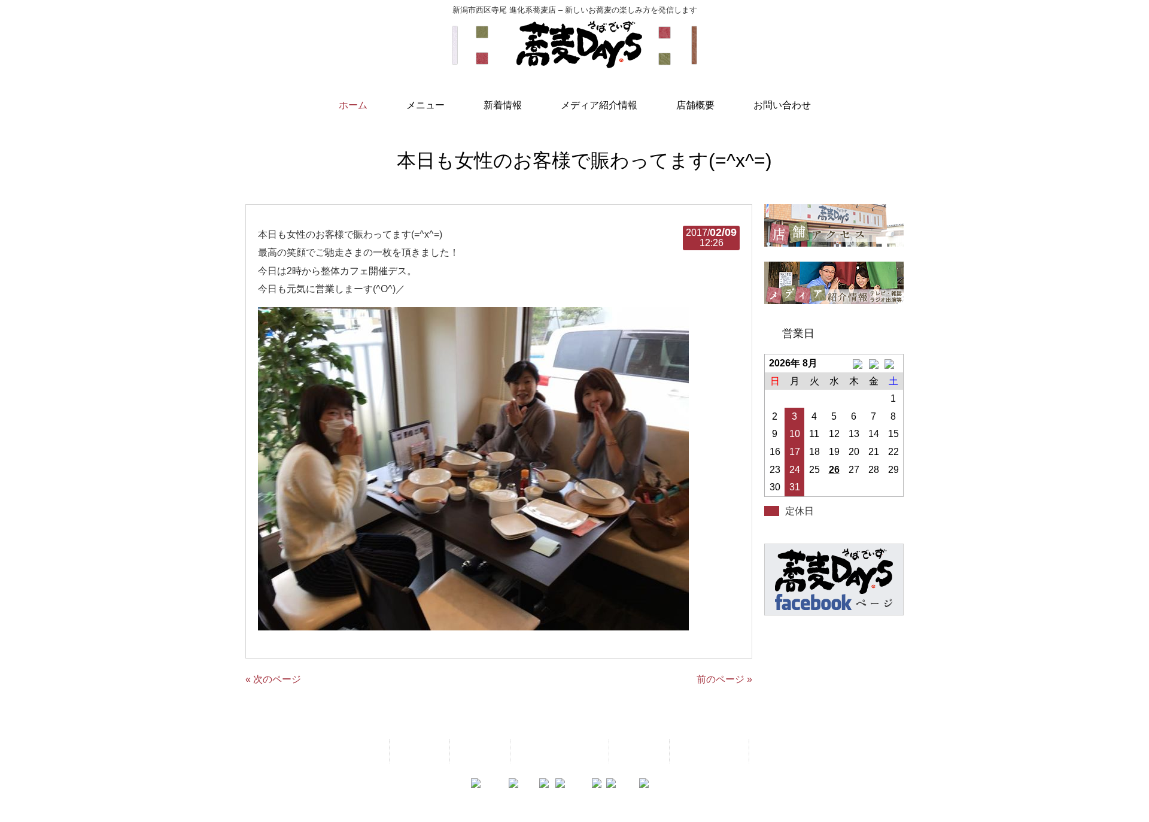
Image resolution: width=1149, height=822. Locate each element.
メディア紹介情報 (558, 751)
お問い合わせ (708, 751)
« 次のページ (273, 679)
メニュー (418, 751)
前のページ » (724, 679)
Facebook (780, 751)
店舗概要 (638, 751)
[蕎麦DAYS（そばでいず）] (574, 62)
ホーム (362, 751)
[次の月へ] (893, 363)
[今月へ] (873, 363)
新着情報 (479, 751)
